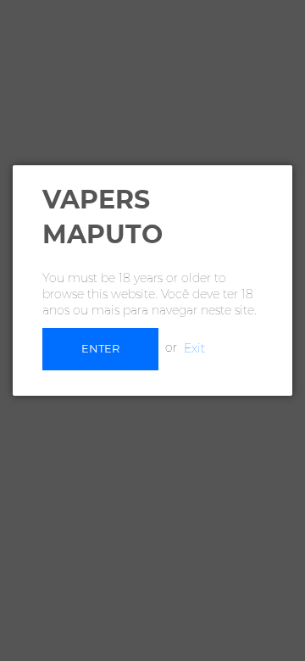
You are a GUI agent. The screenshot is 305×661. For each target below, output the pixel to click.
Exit (194, 347)
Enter (100, 348)
